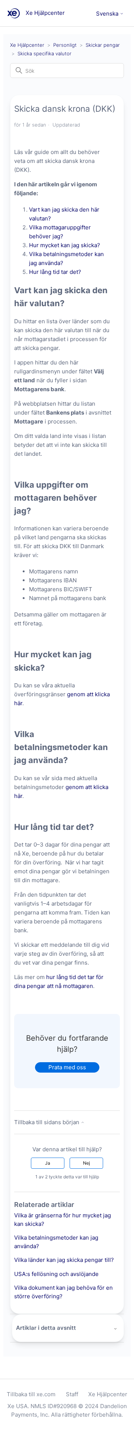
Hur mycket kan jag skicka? (64, 245)
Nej (86, 1163)
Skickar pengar (103, 45)
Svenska (108, 13)
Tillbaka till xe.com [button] (31, 1394)
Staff (72, 1394)
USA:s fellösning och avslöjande (56, 1273)
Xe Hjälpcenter (27, 45)
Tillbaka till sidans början (47, 1122)
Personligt (65, 45)
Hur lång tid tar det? (55, 271)
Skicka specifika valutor (44, 53)
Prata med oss (67, 1067)
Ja (47, 1163)
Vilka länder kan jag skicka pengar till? (64, 1259)
